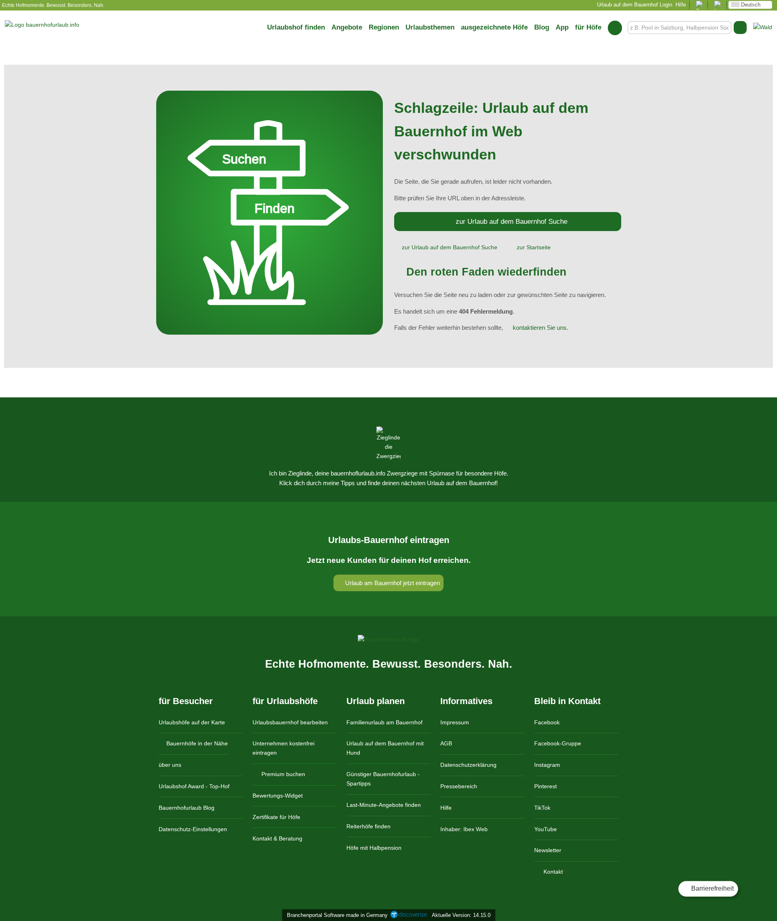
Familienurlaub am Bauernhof (384, 722)
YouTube (545, 829)
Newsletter (547, 850)
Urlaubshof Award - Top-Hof (194, 786)
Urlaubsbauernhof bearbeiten (290, 722)
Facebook (547, 722)
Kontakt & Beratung (277, 838)
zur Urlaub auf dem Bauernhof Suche (511, 221)
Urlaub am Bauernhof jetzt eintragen (392, 582)
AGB (446, 743)
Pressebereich (458, 786)
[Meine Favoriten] (615, 28)
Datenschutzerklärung (468, 765)
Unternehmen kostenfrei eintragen (283, 748)
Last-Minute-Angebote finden (383, 805)
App (562, 27)
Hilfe (680, 5)
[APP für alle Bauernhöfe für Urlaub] (762, 27)
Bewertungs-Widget (278, 795)
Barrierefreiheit (712, 888)
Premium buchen (282, 774)
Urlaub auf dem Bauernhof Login (633, 5)
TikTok (542, 807)
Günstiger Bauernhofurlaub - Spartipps (383, 779)
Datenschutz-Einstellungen (193, 829)
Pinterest (545, 786)
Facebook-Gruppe (557, 743)
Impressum (454, 722)
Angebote (346, 27)
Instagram (547, 765)
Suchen (740, 27)
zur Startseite (534, 247)
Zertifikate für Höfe (276, 817)
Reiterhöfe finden (368, 826)
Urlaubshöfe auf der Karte (192, 722)
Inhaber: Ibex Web (464, 829)
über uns (170, 765)
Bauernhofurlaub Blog (186, 807)
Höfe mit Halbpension (373, 848)
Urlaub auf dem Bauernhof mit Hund (385, 748)
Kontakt (552, 871)
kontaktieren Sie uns (540, 327)
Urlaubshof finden (296, 27)
